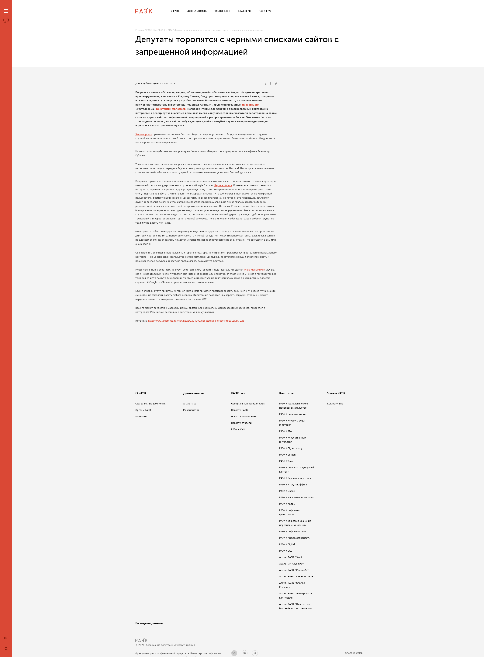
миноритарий (250, 104)
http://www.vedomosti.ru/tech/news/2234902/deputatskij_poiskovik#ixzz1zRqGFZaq (196, 321)
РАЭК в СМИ (165, 30)
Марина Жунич (223, 185)
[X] (276, 84)
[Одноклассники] (271, 84)
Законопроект (143, 134)
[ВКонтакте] (266, 84)
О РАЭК (140, 393)
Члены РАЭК (336, 393)
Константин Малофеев (171, 109)
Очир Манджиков (254, 269)
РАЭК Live (151, 30)
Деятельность (193, 393)
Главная (139, 30)
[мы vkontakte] (244, 653)
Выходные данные (149, 623)
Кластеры (286, 393)
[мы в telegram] (255, 653)
